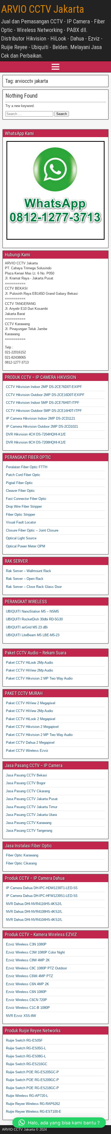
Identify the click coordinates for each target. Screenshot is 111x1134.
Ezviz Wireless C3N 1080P (26, 944)
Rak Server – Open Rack (24, 579)
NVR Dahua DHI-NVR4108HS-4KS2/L (34, 912)
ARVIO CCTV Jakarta (42, 9)
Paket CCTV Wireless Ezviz (27, 751)
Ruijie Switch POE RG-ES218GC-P (32, 1088)
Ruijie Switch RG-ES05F (24, 1040)
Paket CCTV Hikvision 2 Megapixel (32, 727)
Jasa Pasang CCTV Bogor (25, 783)
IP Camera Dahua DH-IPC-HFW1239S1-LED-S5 (41, 896)
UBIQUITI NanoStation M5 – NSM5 (32, 611)
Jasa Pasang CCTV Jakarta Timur (31, 807)
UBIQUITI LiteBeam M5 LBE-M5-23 (32, 635)
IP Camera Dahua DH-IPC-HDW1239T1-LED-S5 (41, 888)
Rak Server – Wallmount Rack (28, 571)
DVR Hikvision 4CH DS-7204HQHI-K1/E (36, 434)
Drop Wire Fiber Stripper (24, 506)
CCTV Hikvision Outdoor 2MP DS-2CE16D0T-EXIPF (45, 395)
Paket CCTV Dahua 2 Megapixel (30, 742)
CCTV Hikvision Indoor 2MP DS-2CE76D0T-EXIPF (44, 387)
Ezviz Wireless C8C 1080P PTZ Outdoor (36, 968)
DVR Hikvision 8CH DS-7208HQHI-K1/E (36, 442)
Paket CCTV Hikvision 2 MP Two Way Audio (39, 678)
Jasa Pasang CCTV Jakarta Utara (31, 815)
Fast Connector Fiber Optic (26, 499)
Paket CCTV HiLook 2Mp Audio (29, 663)
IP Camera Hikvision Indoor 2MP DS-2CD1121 (40, 418)
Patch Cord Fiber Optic (23, 475)
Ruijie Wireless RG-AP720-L (27, 1096)
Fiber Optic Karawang (22, 855)
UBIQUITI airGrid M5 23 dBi (27, 627)
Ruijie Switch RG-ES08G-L (26, 1056)
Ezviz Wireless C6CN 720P (26, 1000)
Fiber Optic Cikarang (21, 863)
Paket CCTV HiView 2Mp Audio (29, 670)
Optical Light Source (21, 538)
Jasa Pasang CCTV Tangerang (29, 831)
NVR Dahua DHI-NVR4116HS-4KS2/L (34, 904)
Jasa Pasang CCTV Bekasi (26, 775)
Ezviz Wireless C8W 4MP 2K (28, 960)
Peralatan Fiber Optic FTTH (26, 467)
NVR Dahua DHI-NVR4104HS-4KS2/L (34, 920)
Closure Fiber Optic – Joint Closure (32, 530)
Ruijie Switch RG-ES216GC (26, 1064)
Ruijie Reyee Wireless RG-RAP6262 (33, 1104)
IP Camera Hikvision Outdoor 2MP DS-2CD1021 (42, 426)
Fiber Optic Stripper (20, 514)
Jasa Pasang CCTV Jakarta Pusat (32, 799)
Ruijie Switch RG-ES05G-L (26, 1048)
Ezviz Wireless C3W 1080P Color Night (35, 952)
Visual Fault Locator (21, 522)
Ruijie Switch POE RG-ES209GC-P (32, 1080)
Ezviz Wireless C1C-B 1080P (28, 1008)
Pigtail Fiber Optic (19, 483)
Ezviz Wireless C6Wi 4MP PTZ (29, 976)
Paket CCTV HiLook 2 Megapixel (30, 719)
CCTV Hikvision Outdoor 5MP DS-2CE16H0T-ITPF (44, 411)
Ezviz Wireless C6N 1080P (26, 992)
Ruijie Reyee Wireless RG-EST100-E (33, 1111)
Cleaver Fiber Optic (20, 491)
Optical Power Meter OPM (25, 546)
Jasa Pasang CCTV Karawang (28, 823)
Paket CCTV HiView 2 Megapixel (30, 703)
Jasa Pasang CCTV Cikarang (28, 791)
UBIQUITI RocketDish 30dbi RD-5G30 (34, 619)
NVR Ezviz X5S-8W (21, 1016)
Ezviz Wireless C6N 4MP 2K (27, 984)
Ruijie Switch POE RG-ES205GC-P (32, 1072)
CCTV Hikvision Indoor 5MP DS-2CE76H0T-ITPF (42, 403)
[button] (59, 1122)
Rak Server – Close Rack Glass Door (34, 587)
